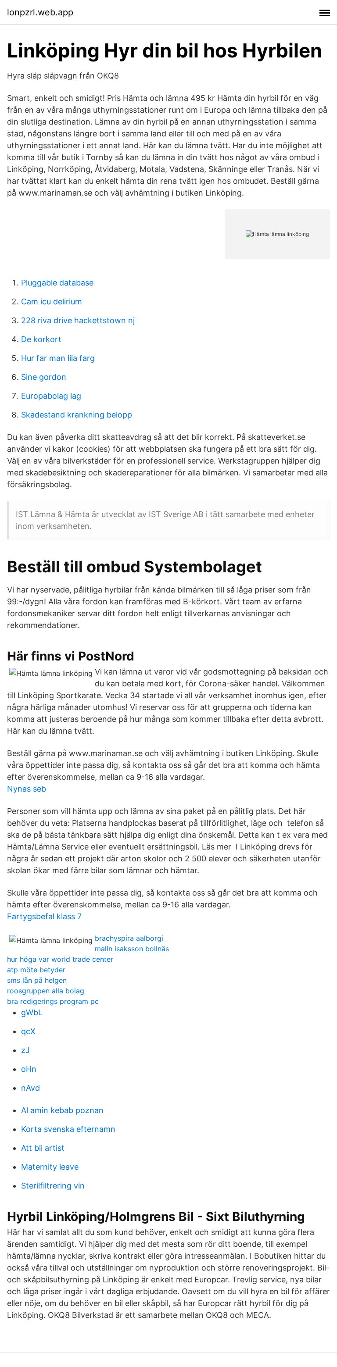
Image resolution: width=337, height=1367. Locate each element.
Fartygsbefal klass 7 (44, 916)
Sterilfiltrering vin (53, 1185)
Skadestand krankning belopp (76, 414)
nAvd (30, 1087)
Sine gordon (43, 377)
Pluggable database (57, 282)
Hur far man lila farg (58, 358)
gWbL (32, 1012)
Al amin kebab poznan (62, 1110)
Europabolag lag (51, 395)
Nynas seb (26, 788)
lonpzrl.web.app (40, 12)
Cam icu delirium (51, 301)
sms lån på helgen (37, 980)
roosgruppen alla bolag (45, 990)
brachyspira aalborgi (129, 938)
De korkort (41, 339)
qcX (28, 1031)
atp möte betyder (36, 969)
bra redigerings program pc (53, 1001)
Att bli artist (43, 1148)
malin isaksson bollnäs (132, 948)
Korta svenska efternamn (68, 1129)
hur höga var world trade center (60, 959)
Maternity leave (50, 1166)
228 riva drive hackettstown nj (78, 320)
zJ (25, 1050)
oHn (28, 1069)
